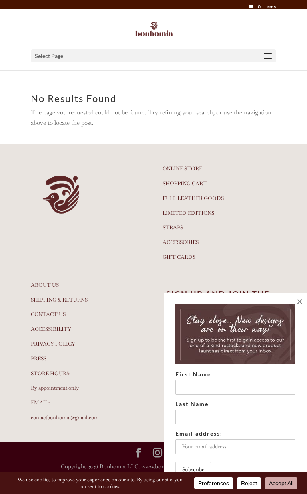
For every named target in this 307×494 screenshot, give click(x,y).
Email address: (199, 433)
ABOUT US (45, 285)
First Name (193, 374)
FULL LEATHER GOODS (193, 198)
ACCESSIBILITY (51, 329)
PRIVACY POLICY (53, 343)
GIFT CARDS (179, 257)
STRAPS (173, 227)
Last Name (192, 403)
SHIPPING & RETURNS (59, 299)
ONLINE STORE (182, 168)
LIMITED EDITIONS (188, 213)
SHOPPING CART (185, 183)
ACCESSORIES (181, 242)
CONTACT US (48, 314)
